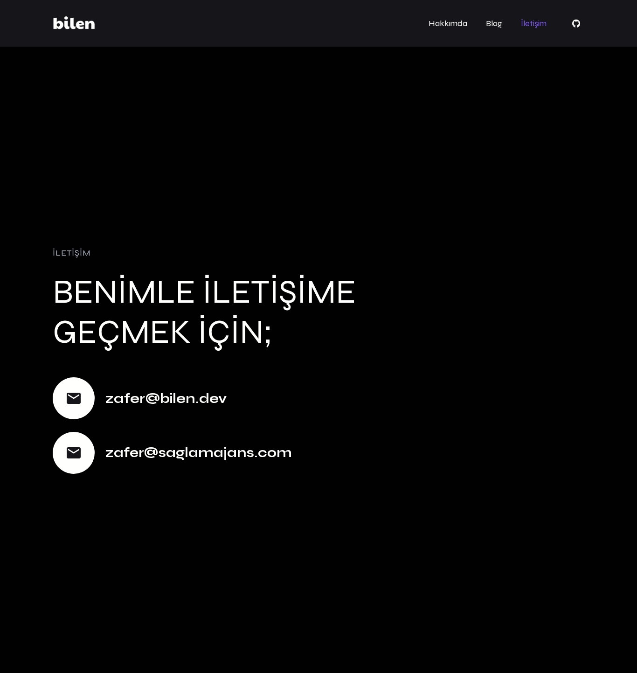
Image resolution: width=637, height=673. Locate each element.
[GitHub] (576, 23)
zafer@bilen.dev (166, 398)
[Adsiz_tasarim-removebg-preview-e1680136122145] (74, 23)
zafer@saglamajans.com (198, 452)
